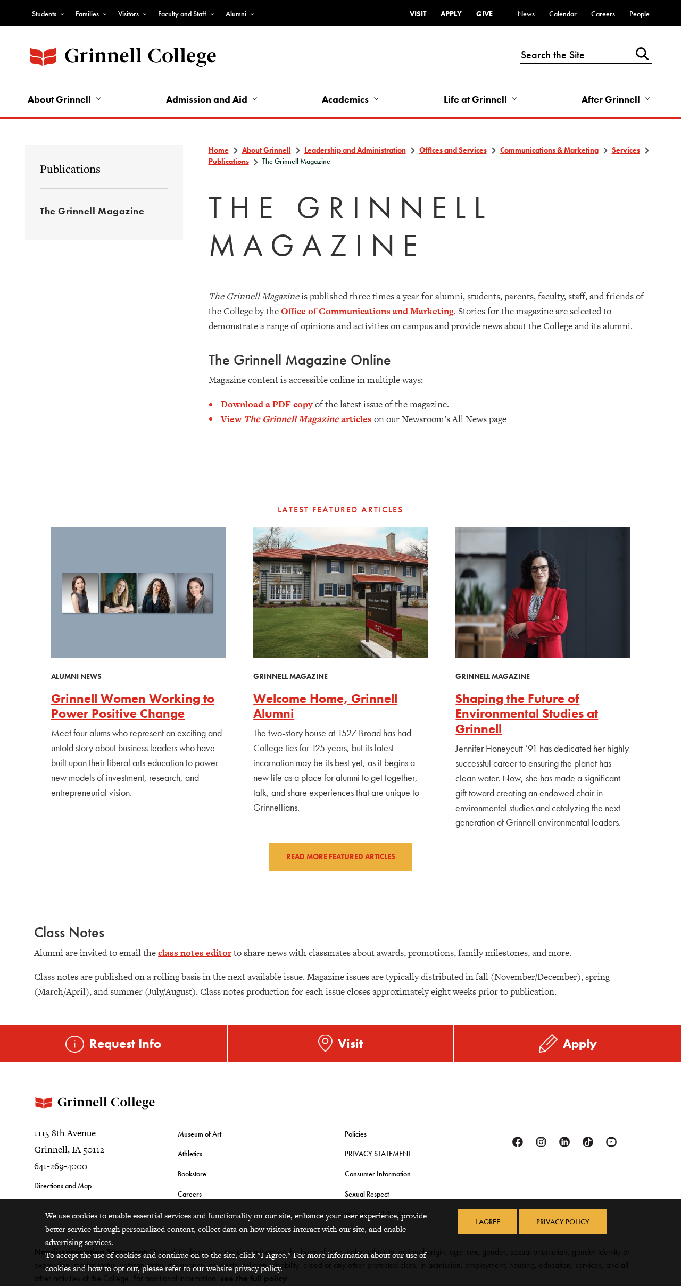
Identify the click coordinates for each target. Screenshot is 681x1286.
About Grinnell (59, 99)
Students (44, 14)
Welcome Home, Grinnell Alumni (325, 706)
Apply (451, 14)
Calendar (563, 14)
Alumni (236, 14)
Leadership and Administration (355, 150)
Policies (356, 1134)
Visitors (128, 14)
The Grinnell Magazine (92, 211)
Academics (345, 99)
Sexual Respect (367, 1194)
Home (219, 150)
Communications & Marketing (549, 150)
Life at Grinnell (475, 99)
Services (626, 150)
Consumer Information (378, 1174)
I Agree (487, 1221)
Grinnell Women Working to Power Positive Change (132, 706)
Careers (603, 14)
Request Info (125, 1043)
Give (484, 14)
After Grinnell (611, 99)
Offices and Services (453, 150)
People (639, 14)
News (526, 14)
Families (87, 14)
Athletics (190, 1153)
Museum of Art (199, 1134)
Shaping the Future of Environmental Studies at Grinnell (526, 713)
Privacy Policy (562, 1221)
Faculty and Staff (182, 14)
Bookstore (192, 1174)
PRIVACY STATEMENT (378, 1153)
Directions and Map (63, 1185)
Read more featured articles (340, 856)
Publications (70, 168)
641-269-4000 (60, 1165)
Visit (418, 14)
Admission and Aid (206, 99)
